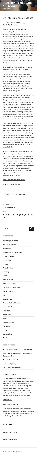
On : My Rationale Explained (11, 368)
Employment (7, 260)
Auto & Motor (7, 248)
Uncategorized (7, 334)
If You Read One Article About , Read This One (17, 350)
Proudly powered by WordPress (12, 451)
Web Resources (8, 338)
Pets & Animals (7, 307)
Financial (5, 264)
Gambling (6, 272)
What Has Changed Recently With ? (14, 180)
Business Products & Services (12, 252)
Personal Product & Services (12, 303)
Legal (4, 295)
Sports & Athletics (8, 322)
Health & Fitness (8, 279)
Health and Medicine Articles (18, 4)
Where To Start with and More (12, 360)
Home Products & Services (16, 194)
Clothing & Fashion (8, 256)
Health (5, 276)
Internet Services (8, 291)
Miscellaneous (7, 299)
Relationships (7, 314)
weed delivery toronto (15, 388)
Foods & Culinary (8, 268)
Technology (6, 326)
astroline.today (7, 400)
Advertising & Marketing (10, 241)
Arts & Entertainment (9, 244)
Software (5, 318)
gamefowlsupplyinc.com (10, 432)
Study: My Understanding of (11, 184)
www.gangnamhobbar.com (11, 404)
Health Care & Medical (10, 283)
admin (17, 15)
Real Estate (6, 311)
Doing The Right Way (9, 364)
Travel (5, 330)
